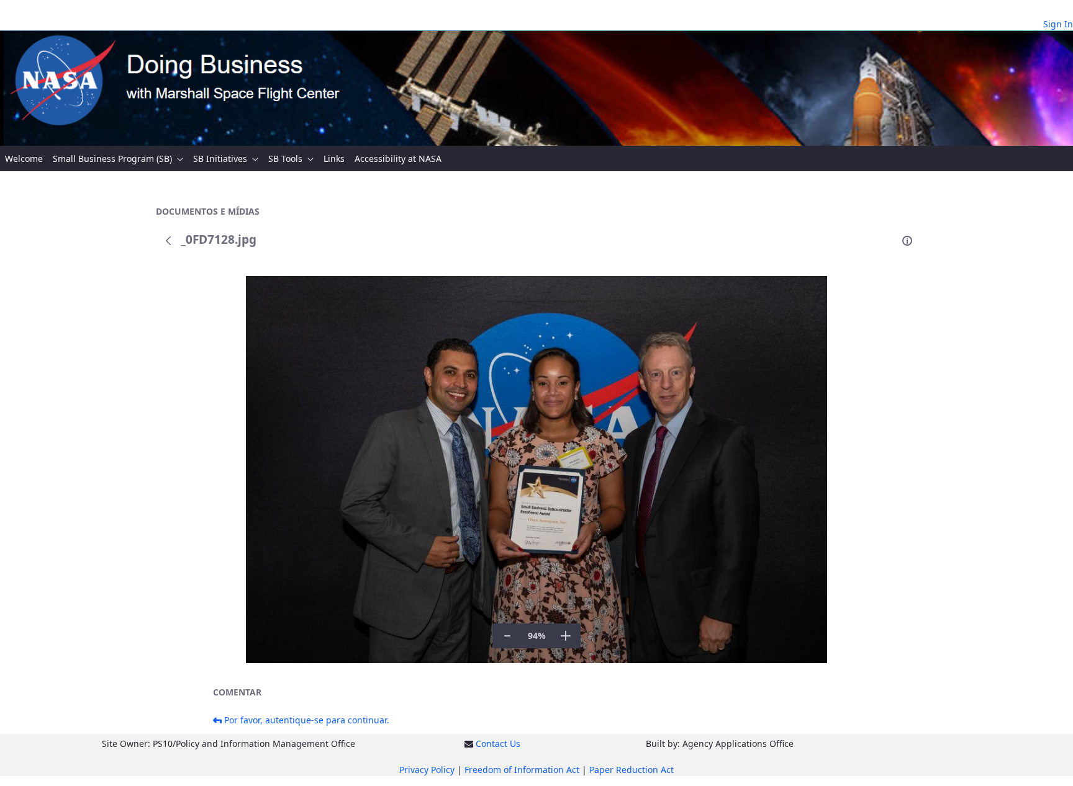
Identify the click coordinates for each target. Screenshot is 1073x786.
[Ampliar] (565, 635)
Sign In (1058, 24)
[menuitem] (24, 158)
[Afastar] (507, 635)
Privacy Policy (427, 769)
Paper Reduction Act (631, 769)
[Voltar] (168, 240)
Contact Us (498, 743)
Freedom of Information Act (521, 769)
